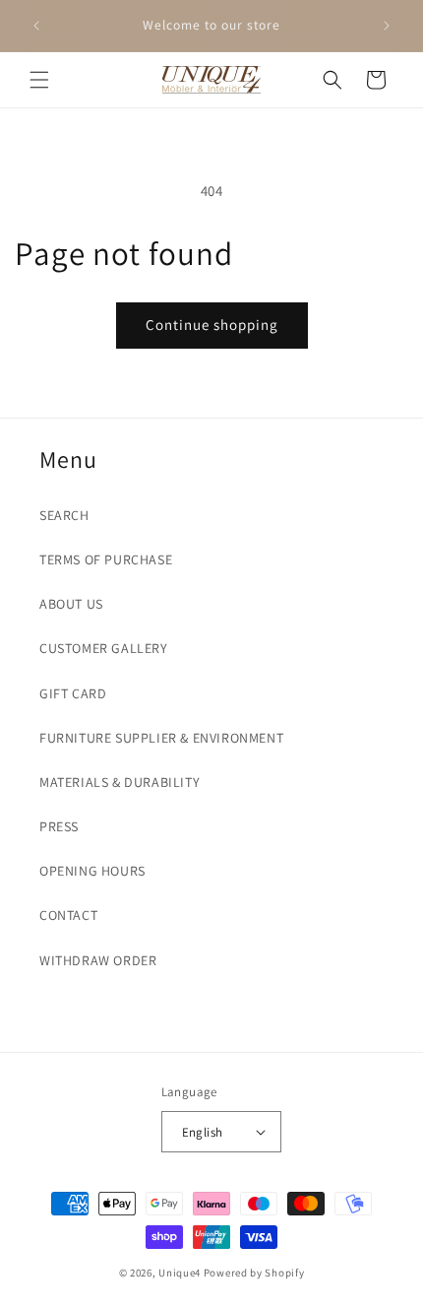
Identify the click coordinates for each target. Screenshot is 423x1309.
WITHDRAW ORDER (97, 960)
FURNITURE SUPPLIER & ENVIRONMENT (161, 738)
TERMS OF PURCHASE (105, 559)
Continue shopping (212, 324)
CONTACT (68, 915)
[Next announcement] (386, 25)
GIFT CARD (72, 693)
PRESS (59, 826)
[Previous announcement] (36, 25)
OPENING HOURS (92, 871)
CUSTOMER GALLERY (103, 648)
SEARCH (64, 515)
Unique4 (179, 1272)
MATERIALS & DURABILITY (119, 782)
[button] (39, 79)
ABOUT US (71, 604)
